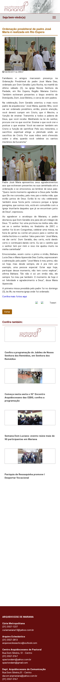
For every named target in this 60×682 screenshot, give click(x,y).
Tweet (53, 302)
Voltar (7, 312)
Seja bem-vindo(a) (14, 17)
